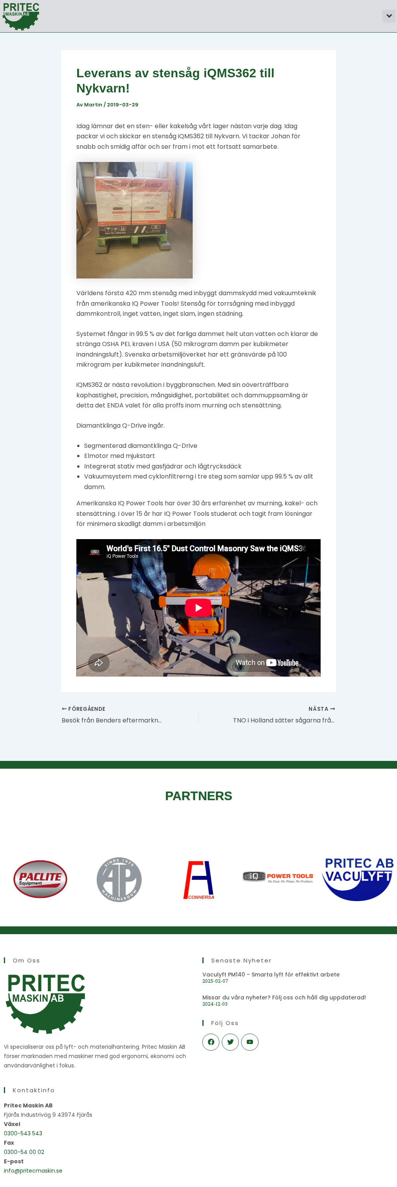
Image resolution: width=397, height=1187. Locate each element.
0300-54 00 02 (24, 1152)
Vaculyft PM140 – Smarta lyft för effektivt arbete (271, 974)
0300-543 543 (23, 1133)
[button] (389, 16)
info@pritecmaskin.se (33, 1171)
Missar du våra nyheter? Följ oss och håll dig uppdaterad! (284, 997)
